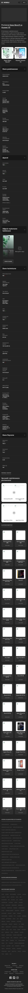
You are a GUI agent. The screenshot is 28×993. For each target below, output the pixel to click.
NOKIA (14, 929)
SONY (7, 940)
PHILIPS (3, 935)
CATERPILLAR (4, 902)
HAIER (14, 913)
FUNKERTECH (22, 908)
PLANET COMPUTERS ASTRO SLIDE (17, 846)
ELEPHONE (8, 905)
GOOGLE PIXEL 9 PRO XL (20, 870)
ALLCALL (24, 894)
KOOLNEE (19, 921)
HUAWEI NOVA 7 (13, 824)
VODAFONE (4, 951)
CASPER (21, 899)
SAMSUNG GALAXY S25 (6, 859)
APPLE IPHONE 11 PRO (13, 849)
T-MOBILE (12, 940)
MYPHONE (21, 927)
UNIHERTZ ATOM (16, 840)
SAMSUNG (16, 937)
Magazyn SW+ (7, 965)
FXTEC (3, 910)
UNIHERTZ (17, 946)
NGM (7, 929)
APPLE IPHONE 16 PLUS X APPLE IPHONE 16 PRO (12, 885)
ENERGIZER (14, 905)
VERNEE (22, 946)
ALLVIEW (3, 897)
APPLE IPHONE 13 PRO (17, 838)
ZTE (10, 954)
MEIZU (3, 927)
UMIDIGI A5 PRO (5, 857)
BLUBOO (13, 899)
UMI (13, 946)
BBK (21, 897)
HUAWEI (19, 916)
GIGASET (22, 910)
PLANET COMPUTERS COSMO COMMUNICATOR (11, 832)
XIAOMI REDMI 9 (5, 846)
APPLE (8, 897)
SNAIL (25, 937)
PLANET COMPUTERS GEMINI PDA (9, 830)
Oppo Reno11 (15, 25)
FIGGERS (15, 908)
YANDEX (24, 951)
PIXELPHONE (9, 935)
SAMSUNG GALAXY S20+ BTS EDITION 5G (10, 854)
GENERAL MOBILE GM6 (14, 857)
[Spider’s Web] (2, 2)
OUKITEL (21, 932)
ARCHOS (12, 897)
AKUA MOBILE (13, 894)
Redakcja (21, 971)
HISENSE (10, 916)
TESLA (3, 943)
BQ (17, 899)
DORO (3, 905)
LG (19, 924)
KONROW (13, 921)
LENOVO (15, 924)
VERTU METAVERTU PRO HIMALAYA (9, 862)
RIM (11, 937)
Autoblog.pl (14, 965)
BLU (9, 899)
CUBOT (15, 902)
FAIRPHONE (9, 908)
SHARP (21, 937)
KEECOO (3, 921)
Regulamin (11, 973)
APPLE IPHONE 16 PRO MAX (7, 843)
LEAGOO (10, 924)
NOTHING (24, 929)
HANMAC (19, 913)
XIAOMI (19, 951)
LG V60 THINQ (17, 843)
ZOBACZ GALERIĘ (8, 261)
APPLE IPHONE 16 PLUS (6, 838)
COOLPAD (11, 902)
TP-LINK (3, 946)
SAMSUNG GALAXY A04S (7, 851)
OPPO (12, 932)
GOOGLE (9, 913)
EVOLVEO (4, 908)
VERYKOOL (8, 948)
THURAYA (11, 943)
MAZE (22, 924)
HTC (15, 916)
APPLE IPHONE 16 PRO (20, 865)
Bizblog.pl (21, 965)
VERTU (3, 948)
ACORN (7, 894)
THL (6, 943)
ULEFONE (8, 946)
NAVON (3, 929)
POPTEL (3, 937)
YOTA (3, 954)
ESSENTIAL (20, 905)
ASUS (17, 897)
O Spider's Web (8, 971)
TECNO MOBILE (21, 940)
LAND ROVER (4, 924)
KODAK (8, 921)
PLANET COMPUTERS (17, 935)
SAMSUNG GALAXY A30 (7, 840)
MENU (24, 2)
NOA (11, 929)
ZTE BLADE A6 (5, 873)
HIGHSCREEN (4, 916)
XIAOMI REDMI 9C (5, 824)
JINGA (14, 918)
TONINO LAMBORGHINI (19, 943)
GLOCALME (4, 913)
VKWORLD (19, 948)
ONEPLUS (7, 932)
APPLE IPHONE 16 (5, 835)
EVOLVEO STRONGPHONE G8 (8, 870)
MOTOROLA (14, 927)
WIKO (9, 951)
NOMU (18, 929)
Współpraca (15, 971)
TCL (16, 940)
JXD (18, 918)
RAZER (7, 937)
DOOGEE (21, 902)
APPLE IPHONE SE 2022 (18, 827)
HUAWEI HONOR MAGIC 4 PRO (8, 865)
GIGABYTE (17, 910)
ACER (3, 894)
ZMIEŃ (7, 57)
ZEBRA (6, 954)
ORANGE (16, 932)
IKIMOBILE (24, 916)
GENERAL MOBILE (9, 910)
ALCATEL (19, 894)
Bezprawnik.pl (19, 967)
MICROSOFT (8, 927)
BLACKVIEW (4, 899)
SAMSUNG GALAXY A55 (7, 827)
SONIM (3, 940)
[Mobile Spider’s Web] (6, 2)
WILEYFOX (14, 951)
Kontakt (5, 973)
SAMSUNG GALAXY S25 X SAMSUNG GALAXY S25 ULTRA (13, 882)
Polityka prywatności (19, 973)
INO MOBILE (8, 918)
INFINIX (3, 918)
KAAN (21, 918)
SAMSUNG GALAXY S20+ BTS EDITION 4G (10, 867)
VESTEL (13, 948)
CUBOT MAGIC (5, 849)
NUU (3, 932)
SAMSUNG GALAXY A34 (15, 835)
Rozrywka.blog (9, 967)
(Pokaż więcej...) (6, 202)
